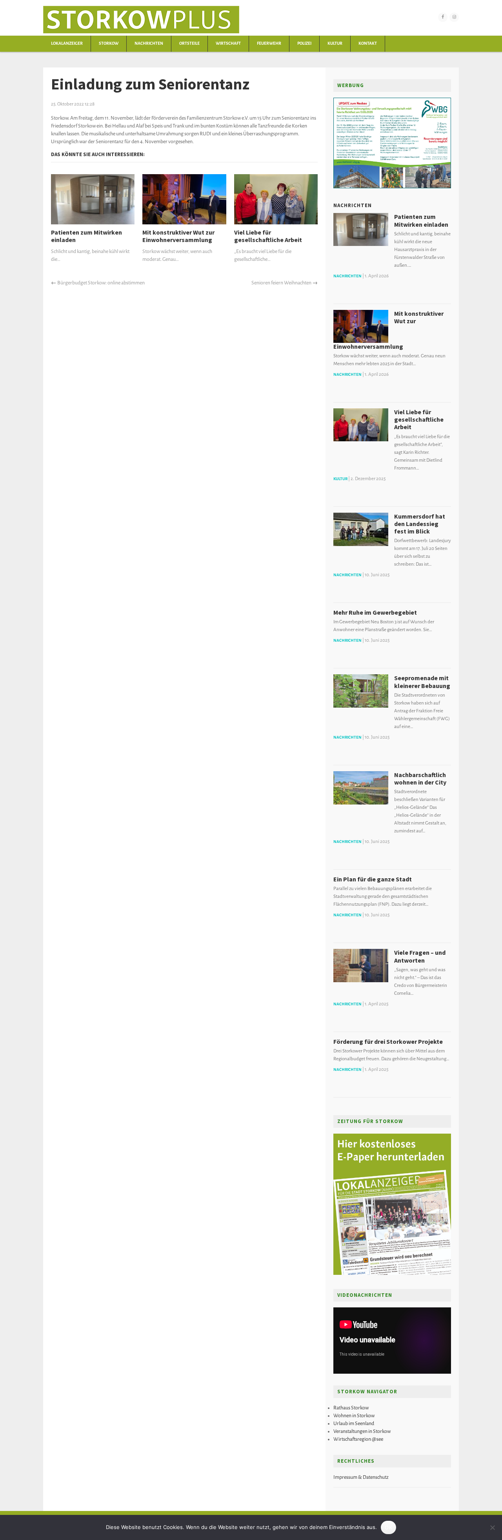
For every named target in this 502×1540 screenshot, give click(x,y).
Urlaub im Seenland (353, 1423)
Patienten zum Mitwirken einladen (86, 236)
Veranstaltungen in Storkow (362, 1431)
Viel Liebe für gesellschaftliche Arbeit (268, 236)
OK (388, 1527)
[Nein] (492, 1527)
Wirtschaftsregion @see (358, 1439)
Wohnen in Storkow (354, 1415)
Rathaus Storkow (351, 1408)
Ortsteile (189, 43)
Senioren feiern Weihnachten (281, 283)
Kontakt (367, 43)
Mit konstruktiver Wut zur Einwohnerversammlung (178, 236)
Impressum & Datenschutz (361, 1477)
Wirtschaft (228, 43)
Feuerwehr (269, 43)
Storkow (108, 43)
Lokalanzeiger (67, 43)
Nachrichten (149, 43)
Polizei (304, 43)
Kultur (334, 43)
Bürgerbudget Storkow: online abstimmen (101, 283)
